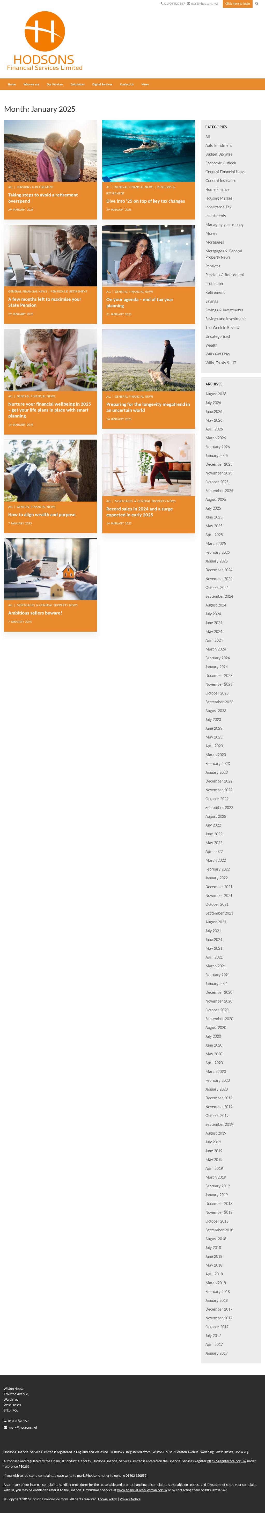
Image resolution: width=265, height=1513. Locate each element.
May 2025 (213, 526)
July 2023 (213, 720)
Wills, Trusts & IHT (220, 363)
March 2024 (215, 649)
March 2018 (215, 1283)
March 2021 (215, 966)
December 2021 (218, 887)
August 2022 (215, 817)
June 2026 (213, 412)
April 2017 (214, 1345)
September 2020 (219, 1019)
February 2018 (217, 1292)
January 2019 (216, 1195)
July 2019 (213, 1142)
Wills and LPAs (217, 354)
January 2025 (216, 561)
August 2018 (215, 1239)
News (145, 84)
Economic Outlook (220, 163)
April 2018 (214, 1274)
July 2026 (213, 403)
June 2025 (213, 517)
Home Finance (217, 190)
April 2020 (214, 1063)
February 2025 (217, 553)
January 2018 (216, 1301)
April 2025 (214, 535)
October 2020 (217, 1010)
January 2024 (216, 667)
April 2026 (214, 429)
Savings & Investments (224, 310)
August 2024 (215, 605)
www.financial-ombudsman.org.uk (142, 1490)
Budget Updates (218, 154)
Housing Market (218, 198)
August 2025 (215, 500)
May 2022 (213, 843)
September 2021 (219, 913)
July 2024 (213, 614)
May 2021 (213, 949)
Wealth (211, 345)
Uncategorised (217, 337)
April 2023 (214, 746)
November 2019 (218, 1107)
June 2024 (213, 623)
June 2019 (213, 1151)
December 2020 (218, 993)
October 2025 (217, 482)
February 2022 (217, 869)
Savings (211, 301)
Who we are (31, 84)
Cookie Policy (107, 1499)
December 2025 (218, 465)
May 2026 (213, 421)
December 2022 (218, 781)
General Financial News (225, 172)
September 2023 (219, 702)
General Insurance (220, 181)
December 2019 (218, 1098)
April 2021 (214, 957)
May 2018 (213, 1265)
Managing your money (224, 225)
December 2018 (218, 1204)
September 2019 (219, 1125)
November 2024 (218, 579)
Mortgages (214, 242)
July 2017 (213, 1336)
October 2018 (217, 1221)
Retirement (215, 293)
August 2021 (215, 922)
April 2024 (214, 641)
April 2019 (214, 1169)
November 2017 (218, 1318)
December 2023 (218, 676)
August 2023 (215, 711)
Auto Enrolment (218, 146)
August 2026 (215, 394)
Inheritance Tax (218, 207)
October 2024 (217, 588)
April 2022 (214, 852)
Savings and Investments (225, 319)
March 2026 (215, 438)
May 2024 (213, 632)
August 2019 (215, 1133)
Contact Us (127, 84)
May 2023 (213, 737)
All (207, 137)
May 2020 (213, 1054)
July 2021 (213, 931)
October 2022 (217, 799)
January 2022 (216, 878)
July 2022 (213, 825)
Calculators (78, 84)
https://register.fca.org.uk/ (226, 1461)
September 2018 (219, 1230)
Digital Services (102, 84)
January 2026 (216, 456)
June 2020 (213, 1045)
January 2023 (216, 773)
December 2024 (218, 570)
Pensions (212, 266)
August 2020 (215, 1028)
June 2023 (213, 729)
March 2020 (215, 1072)
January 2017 (216, 1353)
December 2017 (218, 1309)
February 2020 (217, 1081)
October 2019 (217, 1116)
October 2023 (217, 693)
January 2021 (216, 984)
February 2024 (217, 658)
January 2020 (216, 1089)
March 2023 (215, 755)
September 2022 (219, 808)
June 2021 (213, 940)
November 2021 (218, 896)
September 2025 (219, 491)
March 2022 (215, 861)
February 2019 (217, 1186)
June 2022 (213, 834)
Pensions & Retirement (224, 275)
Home (12, 84)
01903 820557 (174, 3)
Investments (215, 216)
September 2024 (219, 597)
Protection (214, 284)
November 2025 (218, 473)
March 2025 (215, 544)
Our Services (55, 84)
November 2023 (218, 685)
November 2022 (218, 790)
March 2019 (215, 1177)
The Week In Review (222, 328)
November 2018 (218, 1213)
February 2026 (217, 447)
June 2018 (213, 1257)
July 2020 (213, 1037)
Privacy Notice (130, 1499)
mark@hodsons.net (204, 3)
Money (211, 234)
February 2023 (217, 764)
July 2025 (213, 509)
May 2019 (213, 1160)
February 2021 (217, 975)
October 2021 (217, 905)
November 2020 (218, 1001)
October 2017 (217, 1327)
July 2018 (213, 1248)
